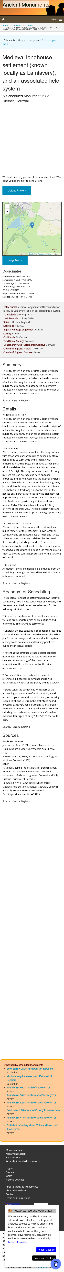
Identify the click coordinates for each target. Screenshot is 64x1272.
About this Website (16, 1190)
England (16, 25)
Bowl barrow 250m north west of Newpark (30, 1068)
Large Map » (15, 260)
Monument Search (16, 1153)
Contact (10, 1194)
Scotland (10, 1172)
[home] (24, 19)
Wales (9, 1175)
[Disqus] (32, 922)
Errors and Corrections (18, 1197)
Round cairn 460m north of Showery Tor (28, 1087)
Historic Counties (15, 1179)
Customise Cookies (44, 1258)
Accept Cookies (46, 1249)
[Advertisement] (32, 140)
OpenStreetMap (44, 254)
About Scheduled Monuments (22, 1186)
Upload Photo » (17, 190)
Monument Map (14, 1150)
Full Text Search (14, 1157)
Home (5, 25)
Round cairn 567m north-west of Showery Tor (31, 1095)
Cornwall (30, 25)
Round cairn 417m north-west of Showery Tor (31, 1117)
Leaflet (32, 254)
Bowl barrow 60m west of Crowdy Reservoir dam (33, 1110)
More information (18, 1242)
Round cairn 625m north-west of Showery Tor (31, 1102)
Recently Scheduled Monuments (23, 1161)
